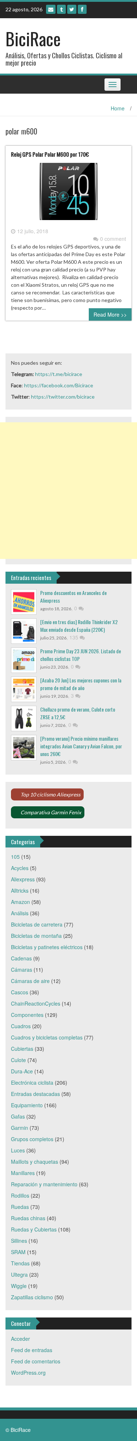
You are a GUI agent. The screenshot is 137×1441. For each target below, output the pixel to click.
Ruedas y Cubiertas (34, 1229)
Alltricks (19, 890)
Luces (18, 1150)
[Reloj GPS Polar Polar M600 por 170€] (68, 194)
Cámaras (21, 969)
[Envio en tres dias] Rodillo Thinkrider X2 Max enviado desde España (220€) (79, 625)
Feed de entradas (31, 1350)
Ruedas (20, 1206)
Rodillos (20, 1195)
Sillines (19, 1240)
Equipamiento (27, 1105)
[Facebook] (82, 9)
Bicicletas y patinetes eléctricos (47, 947)
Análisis (19, 913)
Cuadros (21, 1026)
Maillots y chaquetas (34, 1161)
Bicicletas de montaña (36, 935)
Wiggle (19, 1285)
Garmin (19, 1127)
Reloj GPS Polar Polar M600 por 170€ (50, 154)
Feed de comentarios (35, 1361)
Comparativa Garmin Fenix (50, 812)
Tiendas (20, 1263)
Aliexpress (23, 879)
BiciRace (33, 38)
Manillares (23, 1172)
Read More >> (110, 314)
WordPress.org (28, 1372)
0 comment (113, 238)
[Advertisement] (68, 490)
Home (118, 108)
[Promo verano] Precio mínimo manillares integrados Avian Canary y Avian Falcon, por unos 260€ (81, 746)
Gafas (18, 1116)
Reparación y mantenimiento (44, 1184)
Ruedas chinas (28, 1218)
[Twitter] (71, 9)
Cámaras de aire (30, 980)
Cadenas (21, 958)
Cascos (19, 992)
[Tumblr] (61, 9)
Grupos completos (32, 1139)
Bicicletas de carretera (36, 924)
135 (74, 637)
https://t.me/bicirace (58, 374)
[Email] (51, 9)
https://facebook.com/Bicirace (58, 385)
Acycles (19, 868)
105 (15, 856)
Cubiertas (22, 1048)
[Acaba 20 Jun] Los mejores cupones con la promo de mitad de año (80, 684)
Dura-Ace (22, 1071)
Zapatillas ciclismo (32, 1297)
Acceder (20, 1338)
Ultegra (19, 1274)
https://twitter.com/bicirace (63, 396)
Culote (18, 1060)
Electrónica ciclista (32, 1082)
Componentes (27, 1014)
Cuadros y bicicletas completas (47, 1037)
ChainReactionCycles (35, 1003)
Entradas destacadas (35, 1093)
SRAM (18, 1252)
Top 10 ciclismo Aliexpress (50, 794)
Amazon (20, 901)
